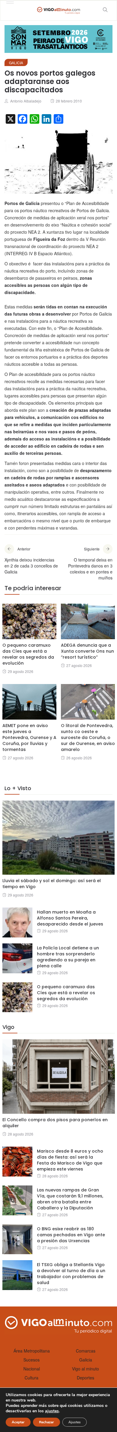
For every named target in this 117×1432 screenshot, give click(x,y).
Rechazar (46, 1422)
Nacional (31, 1369)
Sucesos (31, 1360)
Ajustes (74, 1422)
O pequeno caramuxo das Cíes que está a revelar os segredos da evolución (28, 654)
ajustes (52, 1411)
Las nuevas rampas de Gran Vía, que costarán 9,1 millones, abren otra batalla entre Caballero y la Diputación (70, 1199)
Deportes (85, 1378)
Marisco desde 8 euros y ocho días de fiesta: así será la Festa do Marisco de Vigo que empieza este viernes (70, 1160)
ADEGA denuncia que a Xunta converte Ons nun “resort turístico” (87, 651)
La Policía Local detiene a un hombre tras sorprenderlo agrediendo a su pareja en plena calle (68, 957)
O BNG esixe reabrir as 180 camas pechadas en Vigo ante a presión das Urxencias (71, 1235)
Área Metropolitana (32, 1351)
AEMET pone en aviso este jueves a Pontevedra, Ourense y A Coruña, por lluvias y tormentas (29, 737)
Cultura (31, 1378)
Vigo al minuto (85, 1369)
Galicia (16, 62)
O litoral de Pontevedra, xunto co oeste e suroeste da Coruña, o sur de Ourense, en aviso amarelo (88, 737)
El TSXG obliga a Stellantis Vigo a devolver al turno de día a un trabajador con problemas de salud (71, 1274)
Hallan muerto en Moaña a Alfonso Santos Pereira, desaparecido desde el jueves (70, 918)
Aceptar (18, 1422)
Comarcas (85, 1351)
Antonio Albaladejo (25, 100)
